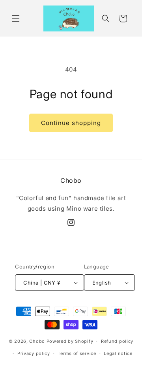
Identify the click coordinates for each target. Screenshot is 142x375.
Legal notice (118, 353)
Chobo (37, 341)
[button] (15, 18)
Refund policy (117, 341)
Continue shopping (71, 123)
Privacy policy (33, 353)
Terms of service (77, 353)
